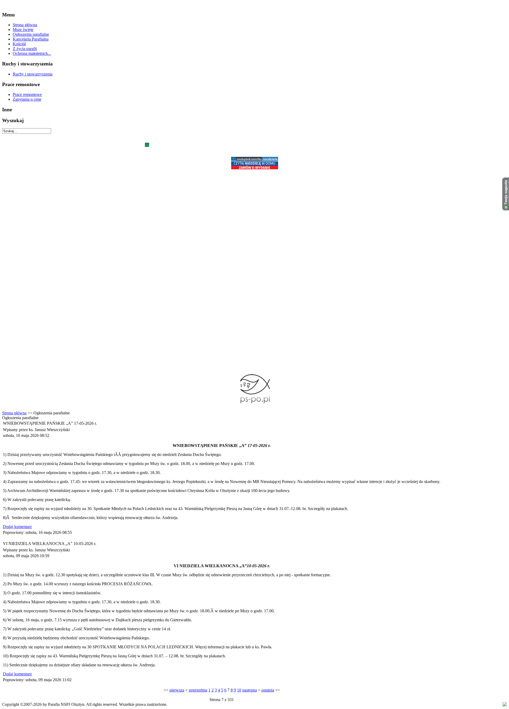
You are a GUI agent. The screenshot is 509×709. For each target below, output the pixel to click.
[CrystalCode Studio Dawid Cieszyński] (505, 705)
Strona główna (14, 413)
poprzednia (198, 690)
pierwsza (176, 690)
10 (239, 690)
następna (249, 690)
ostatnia (267, 690)
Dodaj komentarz (17, 526)
